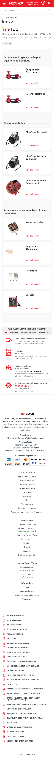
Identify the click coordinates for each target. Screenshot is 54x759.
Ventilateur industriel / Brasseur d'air (37, 181)
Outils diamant (14, 620)
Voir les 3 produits (33, 107)
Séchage (30, 295)
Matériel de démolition (17, 648)
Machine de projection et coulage (23, 666)
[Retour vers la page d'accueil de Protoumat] (16, 3)
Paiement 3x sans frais (27, 535)
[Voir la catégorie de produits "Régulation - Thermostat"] (13, 253)
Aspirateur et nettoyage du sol (21, 713)
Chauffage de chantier (37, 132)
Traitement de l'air (15, 736)
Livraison (27, 543)
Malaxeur (11, 639)
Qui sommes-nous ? (27, 476)
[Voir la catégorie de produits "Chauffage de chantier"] (13, 139)
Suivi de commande (27, 524)
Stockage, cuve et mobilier (19, 727)
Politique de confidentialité (27, 595)
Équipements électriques (32, 71)
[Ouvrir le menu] (4, 3)
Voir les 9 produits (33, 170)
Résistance (31, 270)
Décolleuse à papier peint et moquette (24, 680)
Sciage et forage (14, 625)
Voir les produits (32, 83)
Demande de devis (27, 484)
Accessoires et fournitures (20, 741)
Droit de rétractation (27, 555)
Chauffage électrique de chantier (36, 157)
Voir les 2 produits (33, 260)
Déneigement (12, 723)
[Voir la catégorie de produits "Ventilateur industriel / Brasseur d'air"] (13, 187)
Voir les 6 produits (33, 284)
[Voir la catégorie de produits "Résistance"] (13, 277)
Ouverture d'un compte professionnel (27, 512)
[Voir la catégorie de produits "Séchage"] (13, 301)
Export (27, 547)
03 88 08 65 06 (22, 386)
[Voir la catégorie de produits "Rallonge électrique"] (13, 100)
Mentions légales (27, 591)
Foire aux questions (27, 508)
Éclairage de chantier (17, 629)
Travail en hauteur (16, 657)
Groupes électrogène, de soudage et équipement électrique (23, 699)
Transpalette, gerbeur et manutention (25, 689)
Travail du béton (15, 634)
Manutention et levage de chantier (23, 693)
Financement (27, 539)
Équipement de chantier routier (21, 661)
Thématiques (27, 504)
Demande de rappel (27, 488)
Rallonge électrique (35, 94)
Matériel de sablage (16, 671)
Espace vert (12, 684)
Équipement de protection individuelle (24, 718)
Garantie (27, 551)
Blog (27, 500)
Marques (27, 496)
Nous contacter (27, 480)
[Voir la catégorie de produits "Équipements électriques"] (13, 76)
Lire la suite (7, 43)
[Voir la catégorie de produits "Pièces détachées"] (13, 229)
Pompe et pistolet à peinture (20, 675)
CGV (27, 587)
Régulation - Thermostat (32, 247)
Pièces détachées (34, 222)
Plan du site (27, 599)
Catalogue (27, 492)
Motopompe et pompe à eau (19, 709)
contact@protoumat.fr (29, 448)
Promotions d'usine (16, 616)
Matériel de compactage (18, 643)
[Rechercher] (49, 10)
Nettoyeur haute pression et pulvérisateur (27, 704)
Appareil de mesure (15, 732)
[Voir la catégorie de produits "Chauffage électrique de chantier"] (13, 163)
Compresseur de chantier (19, 652)
